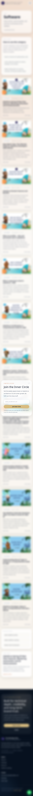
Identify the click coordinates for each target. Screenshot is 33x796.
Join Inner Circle (16, 406)
